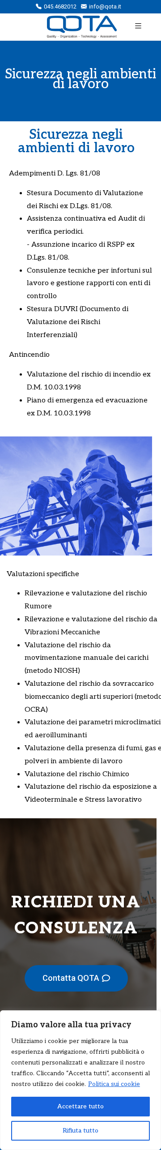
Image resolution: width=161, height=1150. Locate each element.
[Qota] (73, 26)
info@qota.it (105, 6)
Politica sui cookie (114, 1084)
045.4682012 (60, 6)
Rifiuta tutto (80, 1130)
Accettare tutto (80, 1106)
